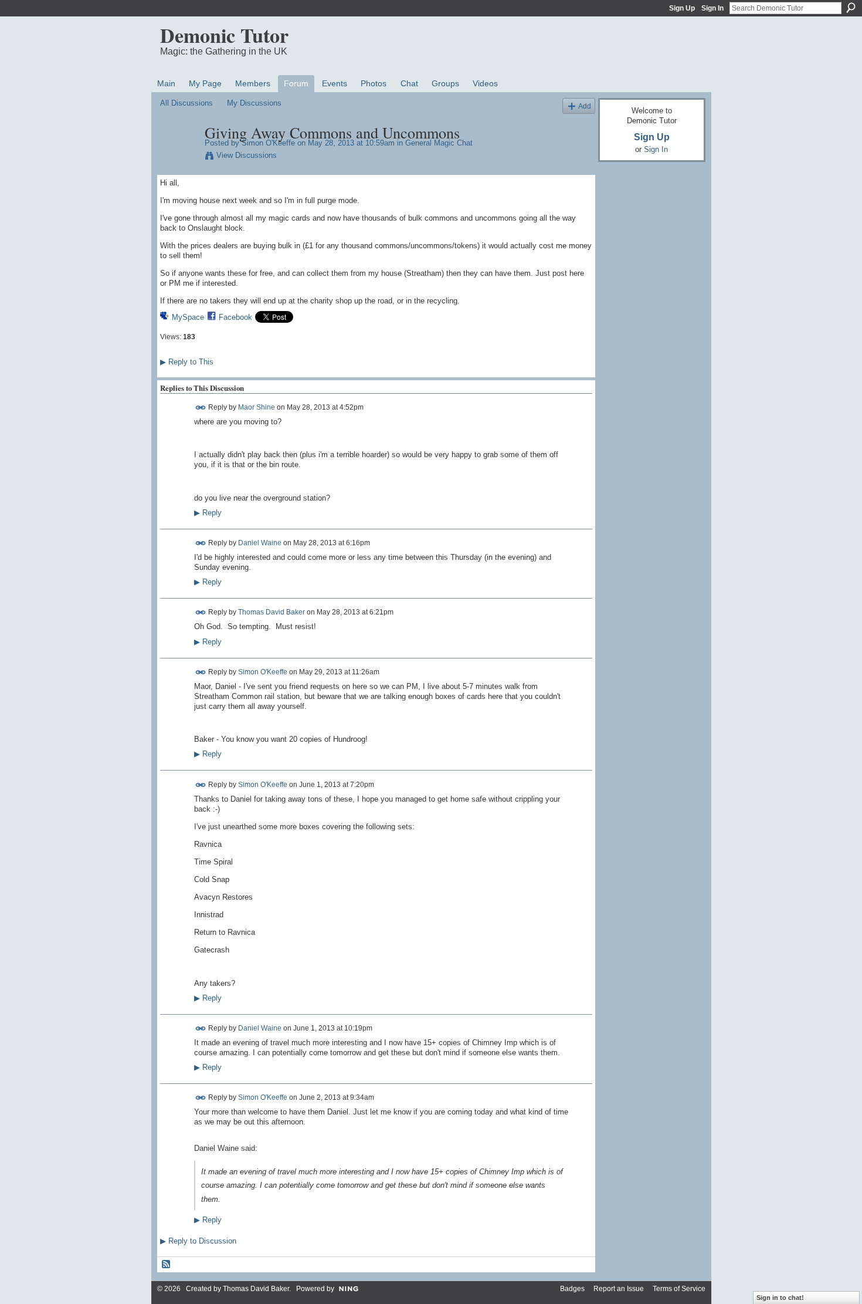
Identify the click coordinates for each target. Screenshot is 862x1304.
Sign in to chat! (780, 1297)
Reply (208, 513)
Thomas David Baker (271, 612)
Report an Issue (618, 1289)
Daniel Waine (259, 543)
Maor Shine (256, 407)
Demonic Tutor (224, 35)
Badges (572, 1289)
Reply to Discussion (198, 1241)
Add (584, 106)
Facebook (235, 317)
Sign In (712, 8)
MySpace (188, 317)
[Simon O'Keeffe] (179, 157)
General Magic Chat (439, 142)
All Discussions (186, 103)
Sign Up (682, 8)
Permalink (200, 407)
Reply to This (186, 361)
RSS (166, 1264)
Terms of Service (679, 1289)
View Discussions (246, 155)
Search (851, 7)
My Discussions (254, 103)
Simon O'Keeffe (268, 142)
